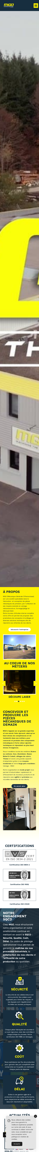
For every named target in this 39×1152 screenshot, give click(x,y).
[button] (36, 5)
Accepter (17, 1144)
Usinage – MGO (8, 766)
